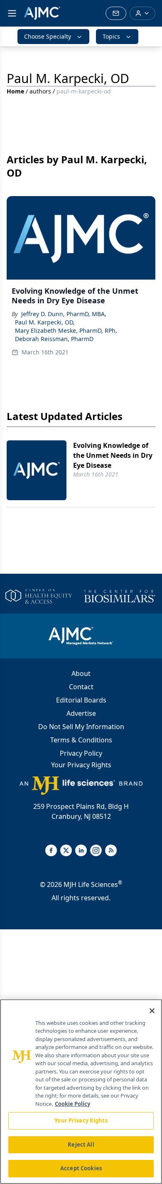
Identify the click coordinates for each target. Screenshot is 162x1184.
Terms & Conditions (81, 739)
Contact (81, 686)
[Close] (152, 1011)
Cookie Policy (72, 1104)
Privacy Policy (81, 753)
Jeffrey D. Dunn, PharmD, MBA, (63, 314)
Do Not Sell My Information (81, 726)
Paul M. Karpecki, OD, (45, 322)
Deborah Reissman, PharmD (54, 339)
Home (15, 91)
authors (40, 91)
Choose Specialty (47, 36)
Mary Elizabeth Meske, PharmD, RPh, (66, 330)
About (81, 673)
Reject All (81, 1144)
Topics (111, 36)
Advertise (81, 713)
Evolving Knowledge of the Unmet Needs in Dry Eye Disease (112, 455)
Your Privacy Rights (81, 764)
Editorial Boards (81, 700)
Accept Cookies (81, 1168)
